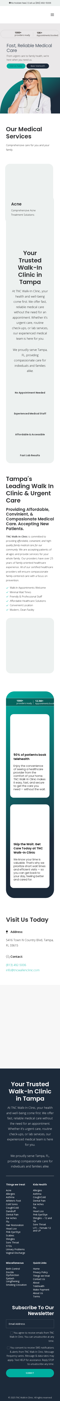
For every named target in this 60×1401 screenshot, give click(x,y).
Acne (16, 204)
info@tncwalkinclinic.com (23, 970)
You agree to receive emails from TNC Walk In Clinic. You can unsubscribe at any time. (32, 1336)
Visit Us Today (16, 66)
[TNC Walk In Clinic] (18, 15)
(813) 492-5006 (43, 3)
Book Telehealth (38, 66)
